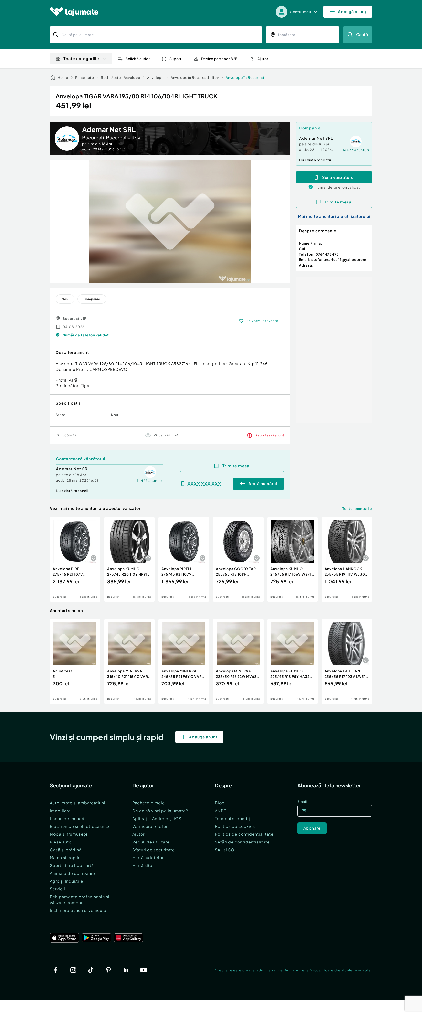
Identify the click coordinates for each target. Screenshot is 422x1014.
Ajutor (138, 834)
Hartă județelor (148, 857)
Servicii (57, 888)
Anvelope (155, 77)
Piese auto (84, 77)
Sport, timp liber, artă (72, 865)
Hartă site (142, 865)
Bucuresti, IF (74, 318)
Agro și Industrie (66, 881)
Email (302, 801)
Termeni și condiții (234, 818)
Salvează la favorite (262, 321)
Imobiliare (60, 810)
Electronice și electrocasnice (80, 826)
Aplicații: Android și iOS (156, 818)
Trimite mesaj (236, 465)
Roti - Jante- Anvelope (120, 77)
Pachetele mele (148, 802)
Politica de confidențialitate (244, 834)
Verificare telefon (150, 826)
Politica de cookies (235, 826)
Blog (220, 802)
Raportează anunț (269, 435)
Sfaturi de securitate (153, 849)
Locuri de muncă (67, 818)
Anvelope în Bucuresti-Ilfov (195, 77)
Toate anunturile (357, 508)
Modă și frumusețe (69, 834)
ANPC (221, 810)
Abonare (312, 828)
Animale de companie (72, 873)
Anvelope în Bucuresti (245, 77)
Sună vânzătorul (338, 177)
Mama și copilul (66, 857)
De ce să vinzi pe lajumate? (160, 810)
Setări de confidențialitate (242, 841)
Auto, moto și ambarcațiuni (77, 802)
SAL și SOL (226, 849)
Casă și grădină (66, 849)
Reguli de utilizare (150, 841)
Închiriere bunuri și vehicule (78, 910)
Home (63, 77)
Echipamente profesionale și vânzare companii (79, 899)
